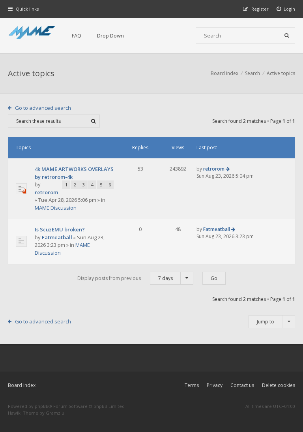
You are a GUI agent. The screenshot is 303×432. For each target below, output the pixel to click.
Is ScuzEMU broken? (60, 229)
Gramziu (55, 413)
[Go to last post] (228, 168)
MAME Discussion (56, 207)
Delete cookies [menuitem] (278, 385)
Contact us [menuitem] (242, 385)
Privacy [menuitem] (215, 385)
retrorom (46, 192)
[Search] (287, 35)
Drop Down (110, 35)
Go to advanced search (43, 107)
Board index (22, 385)
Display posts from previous (125, 278)
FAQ (76, 35)
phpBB (42, 406)
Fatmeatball (57, 237)
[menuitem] (286, 9)
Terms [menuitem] (192, 385)
